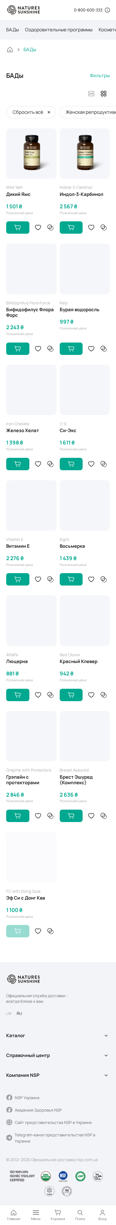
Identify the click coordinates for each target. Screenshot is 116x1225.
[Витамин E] (31, 505)
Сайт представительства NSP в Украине (53, 1122)
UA (8, 1013)
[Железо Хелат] (31, 390)
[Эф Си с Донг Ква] (31, 857)
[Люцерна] (31, 620)
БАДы (12, 29)
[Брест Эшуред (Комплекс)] (85, 736)
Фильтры (100, 76)
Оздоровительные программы (58, 29)
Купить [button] (17, 227)
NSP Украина (27, 1097)
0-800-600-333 (88, 10)
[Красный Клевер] (85, 620)
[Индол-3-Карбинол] (85, 153)
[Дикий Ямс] (31, 153)
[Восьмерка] (85, 505)
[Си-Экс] (85, 390)
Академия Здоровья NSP (38, 1110)
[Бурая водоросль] (85, 269)
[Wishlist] (38, 227)
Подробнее (17, 931)
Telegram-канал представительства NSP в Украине (55, 1138)
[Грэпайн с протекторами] (31, 736)
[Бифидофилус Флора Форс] (31, 269)
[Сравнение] (50, 227)
